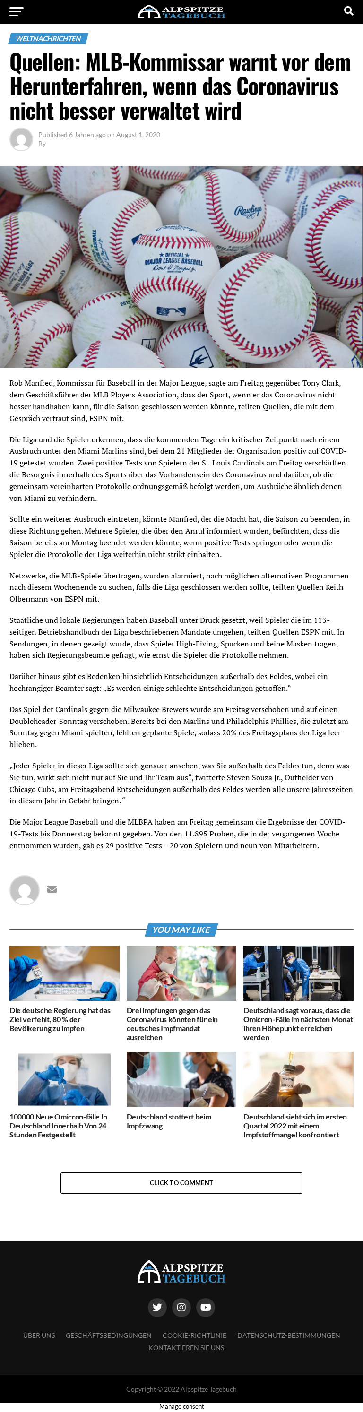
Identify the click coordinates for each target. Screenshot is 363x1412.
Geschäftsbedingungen (109, 1335)
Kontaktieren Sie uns (186, 1347)
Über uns (39, 1335)
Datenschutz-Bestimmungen (288, 1335)
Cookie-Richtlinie (194, 1335)
